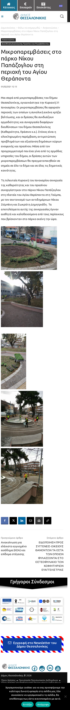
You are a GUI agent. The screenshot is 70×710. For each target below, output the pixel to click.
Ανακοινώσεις (50, 28)
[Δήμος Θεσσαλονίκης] (29, 16)
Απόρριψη (43, 704)
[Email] (30, 520)
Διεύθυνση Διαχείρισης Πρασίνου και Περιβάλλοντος (25, 44)
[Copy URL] (47, 520)
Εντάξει (27, 704)
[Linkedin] (22, 520)
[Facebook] (4, 520)
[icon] (34, 670)
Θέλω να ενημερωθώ (29, 28)
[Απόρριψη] (65, 696)
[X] (13, 520)
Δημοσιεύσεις (8, 28)
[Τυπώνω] (39, 520)
